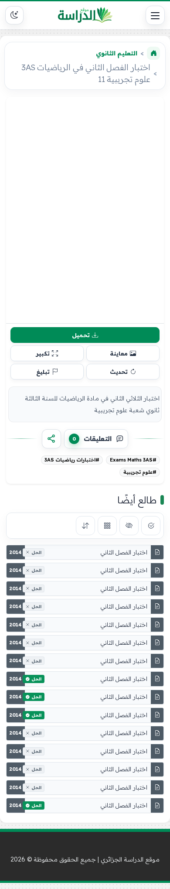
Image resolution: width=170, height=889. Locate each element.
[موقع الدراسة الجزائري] (85, 15)
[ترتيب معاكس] (85, 525)
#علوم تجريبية (139, 472)
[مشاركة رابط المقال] (51, 438)
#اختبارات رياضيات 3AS (71, 460)
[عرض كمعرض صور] (107, 525)
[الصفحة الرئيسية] (153, 53)
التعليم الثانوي (116, 53)
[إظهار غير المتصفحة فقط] (129, 525)
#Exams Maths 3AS (133, 460)
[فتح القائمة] (155, 15)
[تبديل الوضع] (14, 15)
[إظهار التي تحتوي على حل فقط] (150, 525)
